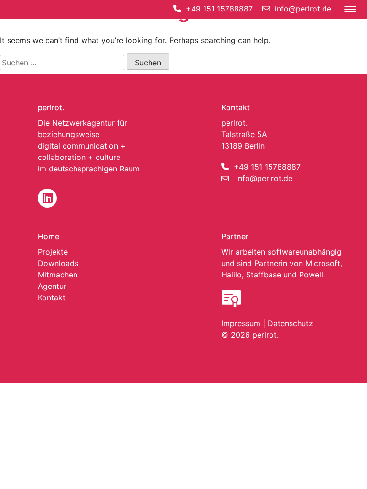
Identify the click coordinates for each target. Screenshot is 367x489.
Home (48, 236)
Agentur (52, 286)
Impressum (240, 323)
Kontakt (51, 297)
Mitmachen (57, 274)
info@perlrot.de (264, 178)
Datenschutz (290, 323)
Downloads (58, 263)
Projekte (53, 251)
